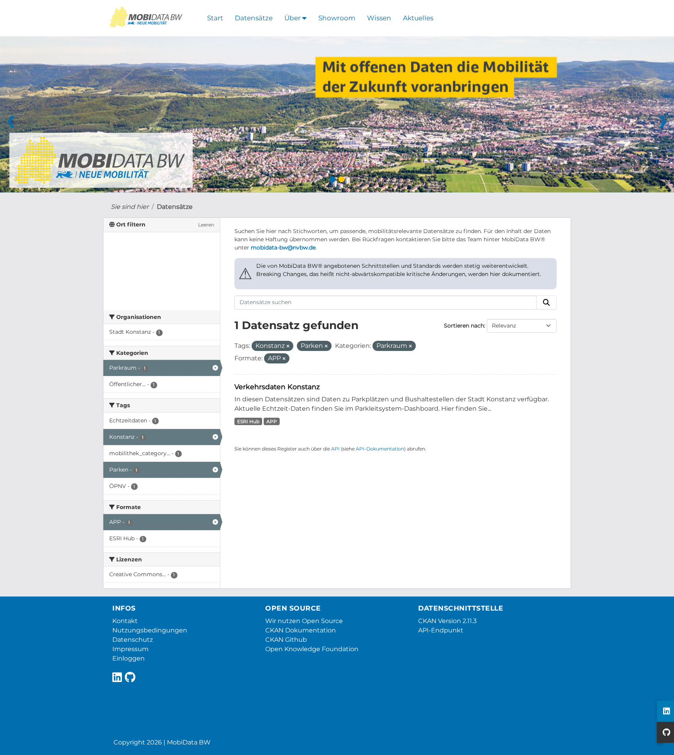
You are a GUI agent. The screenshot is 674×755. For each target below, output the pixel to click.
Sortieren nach (464, 325)
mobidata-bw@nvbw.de (283, 247)
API (335, 449)
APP (271, 421)
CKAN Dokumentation (300, 630)
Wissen (379, 18)
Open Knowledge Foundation (311, 649)
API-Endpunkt (440, 630)
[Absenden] (546, 303)
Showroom (336, 18)
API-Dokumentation (380, 449)
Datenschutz (132, 639)
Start (215, 18)
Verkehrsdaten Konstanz (277, 387)
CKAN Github (286, 639)
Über (293, 18)
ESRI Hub (248, 421)
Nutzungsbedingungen (149, 630)
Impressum (130, 649)
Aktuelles (418, 18)
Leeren (206, 225)
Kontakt (125, 621)
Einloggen (128, 658)
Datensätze (254, 18)
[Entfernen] (287, 346)
